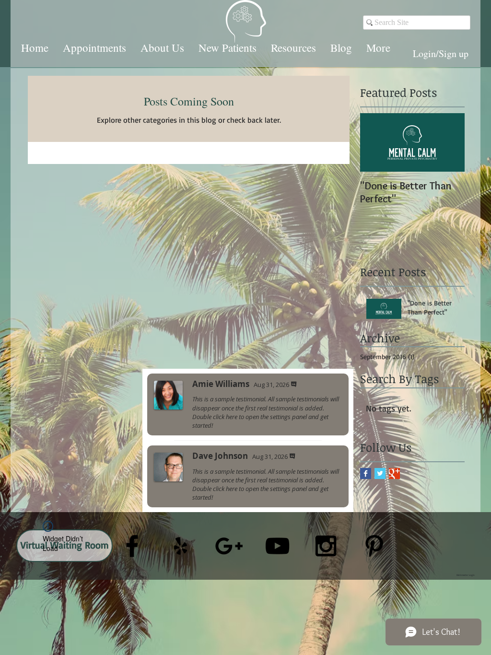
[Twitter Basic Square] (380, 473)
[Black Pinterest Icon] (374, 546)
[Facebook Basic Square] (365, 473)
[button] (94, 47)
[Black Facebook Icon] (132, 546)
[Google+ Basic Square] (394, 473)
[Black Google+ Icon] (229, 546)
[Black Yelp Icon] (180, 546)
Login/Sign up (440, 53)
